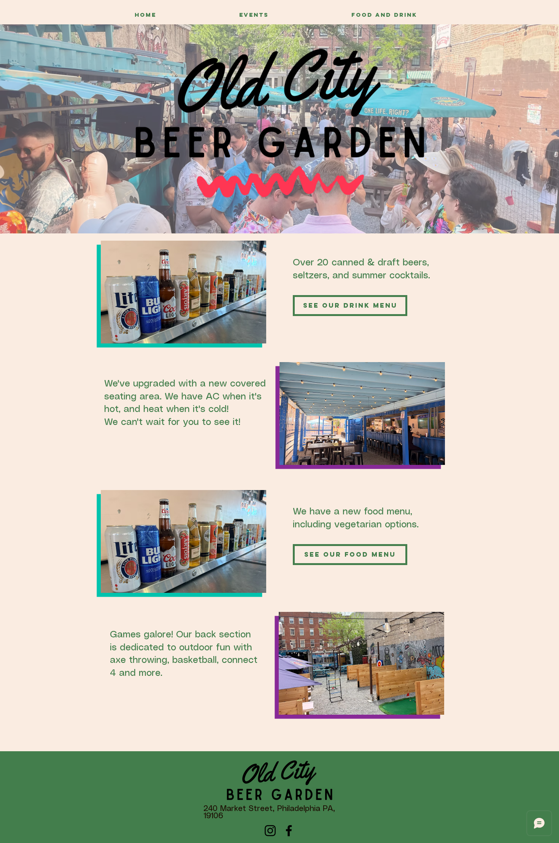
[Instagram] (270, 830)
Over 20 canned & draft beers (360, 263)
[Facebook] (288, 830)
